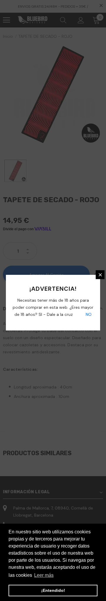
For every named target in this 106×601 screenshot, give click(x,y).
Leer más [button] (44, 575)
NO (88, 314)
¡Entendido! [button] (53, 590)
